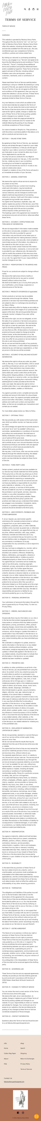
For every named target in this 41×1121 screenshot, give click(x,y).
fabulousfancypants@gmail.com (14, 1081)
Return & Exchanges (27, 1058)
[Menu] (38, 9)
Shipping (23, 1053)
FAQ (5, 1064)
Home (6, 1048)
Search (22, 1048)
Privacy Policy (25, 1064)
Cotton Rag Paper (10, 1053)
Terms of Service (26, 1069)
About (6, 1058)
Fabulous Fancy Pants (23, 1118)
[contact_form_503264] (36, 1116)
